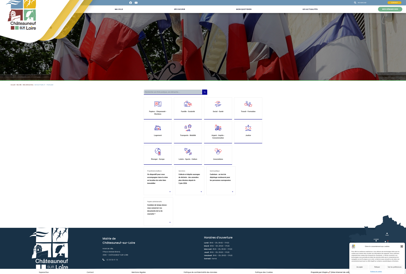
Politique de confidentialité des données (200, 272)
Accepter (360, 267)
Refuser (377, 267)
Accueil (13, 85)
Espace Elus (44, 272)
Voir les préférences (394, 267)
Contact (90, 272)
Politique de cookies (376, 271)
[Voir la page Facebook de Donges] (130, 2)
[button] (402, 246)
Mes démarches (28, 85)
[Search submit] (356, 3)
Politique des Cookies (264, 272)
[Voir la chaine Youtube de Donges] (136, 2)
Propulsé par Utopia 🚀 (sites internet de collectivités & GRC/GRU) (339, 272)
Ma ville (19, 85)
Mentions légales (139, 272)
